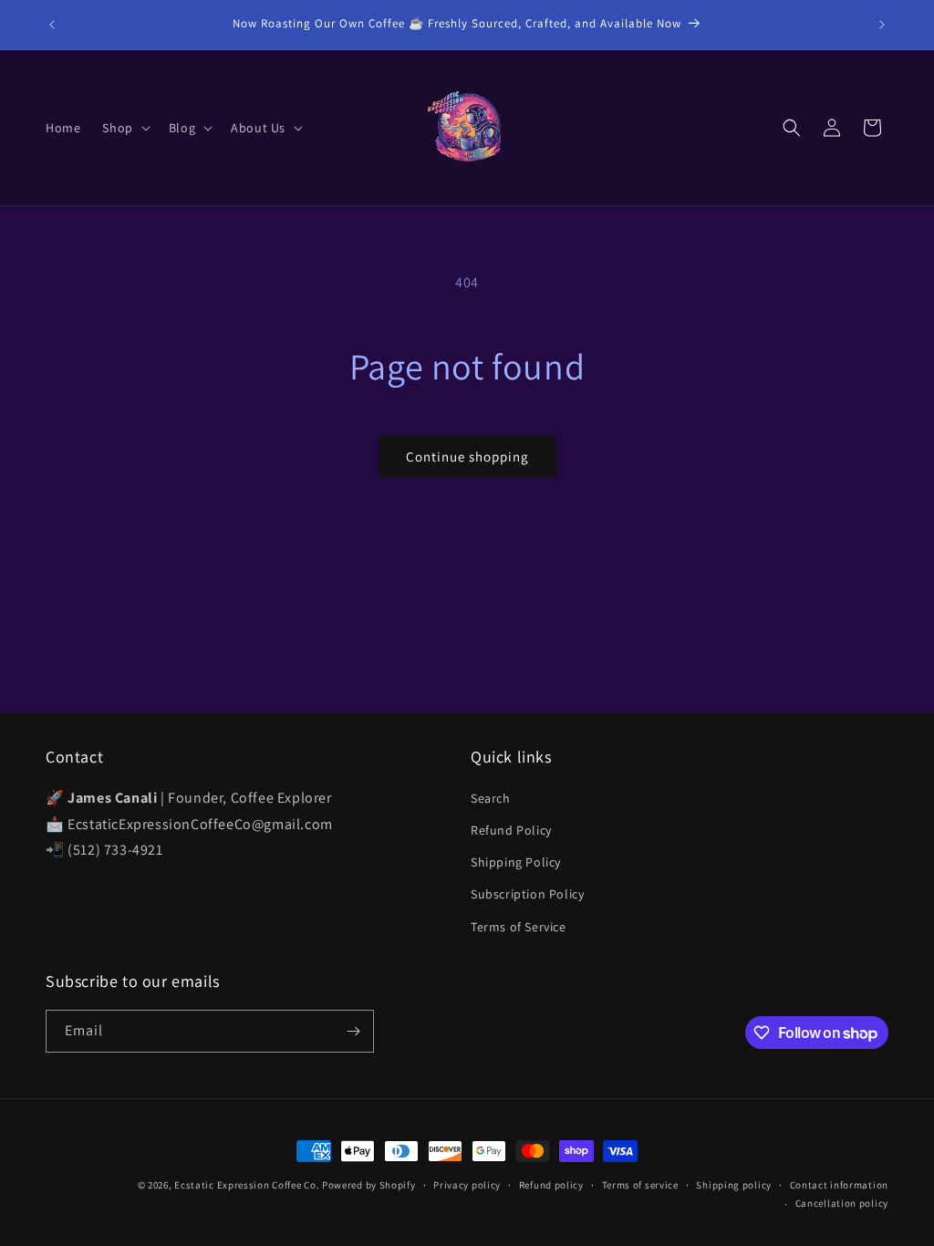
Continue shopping (467, 456)
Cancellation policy (841, 1203)
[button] (124, 128)
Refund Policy (511, 830)
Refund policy (551, 1185)
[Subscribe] (353, 1031)
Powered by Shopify (369, 1185)
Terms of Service (518, 927)
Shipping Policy (516, 862)
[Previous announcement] (52, 24)
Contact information (839, 1185)
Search (491, 798)
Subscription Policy (527, 894)
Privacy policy (467, 1185)
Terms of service (640, 1185)
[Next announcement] (882, 24)
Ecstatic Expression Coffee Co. (246, 1185)
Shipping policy (734, 1185)
